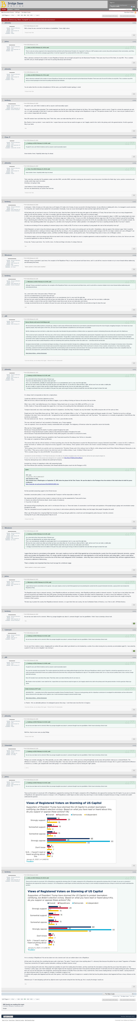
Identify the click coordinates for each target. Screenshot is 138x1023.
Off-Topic (17, 12)
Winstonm (8, 255)
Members (10, 9)
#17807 (134, 201)
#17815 (134, 630)
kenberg (8, 100)
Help (133, 6)
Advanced (136, 9)
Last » (37, 15)
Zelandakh (8, 745)
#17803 (134, 69)
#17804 (134, 100)
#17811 (134, 369)
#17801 (134, 23)
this (41, 760)
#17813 (134, 576)
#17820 (134, 872)
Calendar (17, 9)
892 (28, 15)
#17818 (134, 745)
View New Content (129, 12)
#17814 (134, 611)
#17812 (134, 528)
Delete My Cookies (19, 1020)
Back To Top (5, 1020)
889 (19, 15)
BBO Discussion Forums (7, 12)
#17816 (134, 657)
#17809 (134, 275)
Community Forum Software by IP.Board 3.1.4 (125, 1020)
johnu (7, 41)
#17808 (134, 255)
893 (31, 15)
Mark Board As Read (29, 1020)
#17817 (134, 716)
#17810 (134, 316)
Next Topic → (133, 996)
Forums (4, 9)
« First (12, 15)
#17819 (134, 776)
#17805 (134, 137)
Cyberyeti (8, 630)
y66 (6, 316)
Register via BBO (115, 6)
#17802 (134, 41)
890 (22, 15)
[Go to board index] (13, 4)
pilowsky (8, 23)
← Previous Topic (116, 996)
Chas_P (7, 137)
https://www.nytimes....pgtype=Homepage (36, 353)
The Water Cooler (26, 12)
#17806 (134, 163)
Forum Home (12, 1020)
